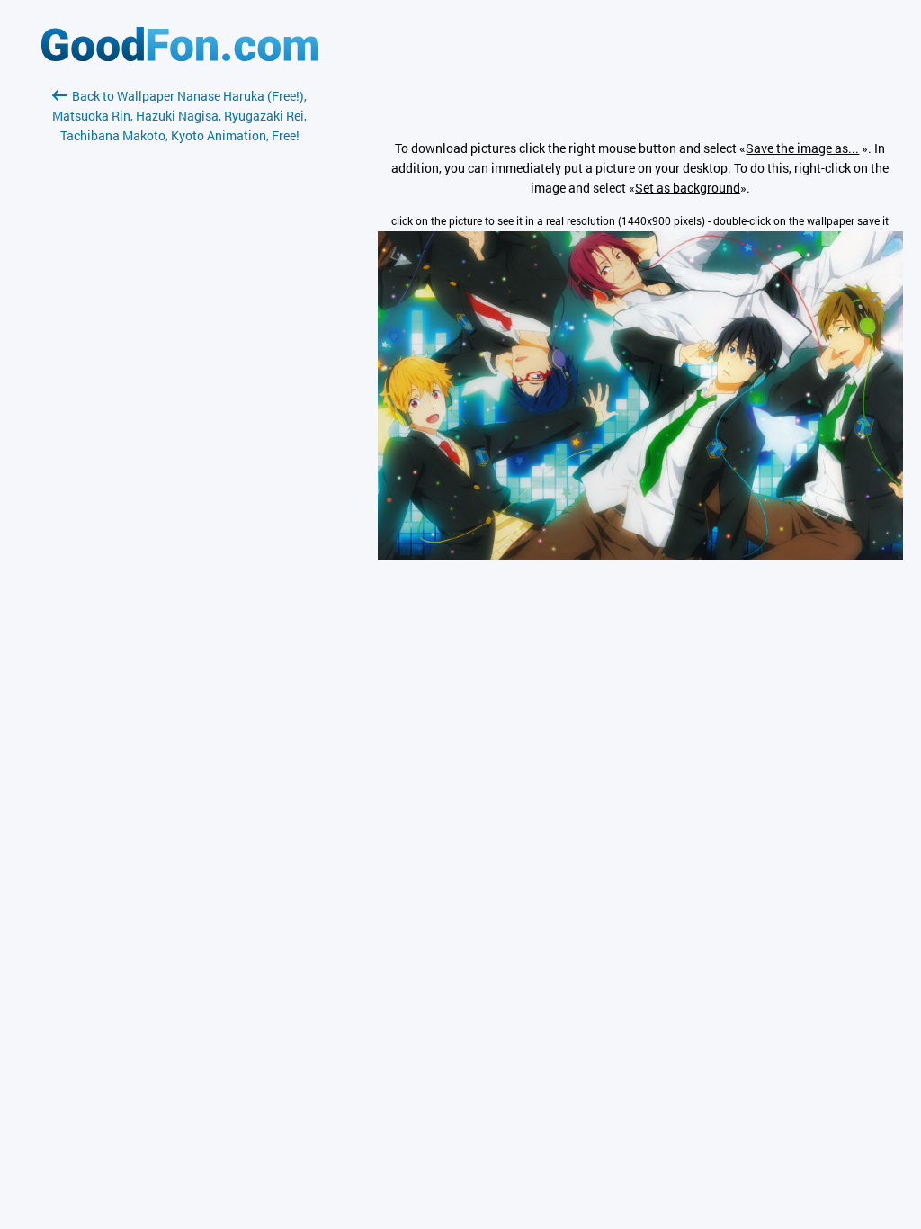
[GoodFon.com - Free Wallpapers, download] (179, 56)
